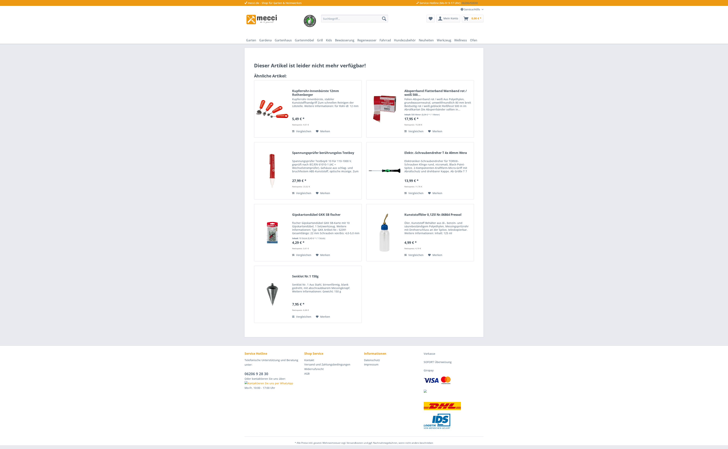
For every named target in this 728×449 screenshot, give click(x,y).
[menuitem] (354, 18)
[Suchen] (384, 18)
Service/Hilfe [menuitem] (472, 9)
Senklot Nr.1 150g (305, 276)
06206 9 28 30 (256, 373)
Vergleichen (303, 131)
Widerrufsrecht (314, 369)
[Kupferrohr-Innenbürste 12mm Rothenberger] (272, 109)
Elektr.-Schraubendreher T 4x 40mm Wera (435, 153)
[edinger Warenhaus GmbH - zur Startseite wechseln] (261, 19)
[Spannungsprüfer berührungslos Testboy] (272, 170)
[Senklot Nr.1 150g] (272, 294)
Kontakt (309, 360)
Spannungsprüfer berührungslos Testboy (323, 153)
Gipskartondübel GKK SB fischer (316, 215)
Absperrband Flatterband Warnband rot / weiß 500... (435, 93)
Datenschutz (372, 360)
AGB (307, 373)
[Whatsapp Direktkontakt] (273, 383)
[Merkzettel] (431, 18)
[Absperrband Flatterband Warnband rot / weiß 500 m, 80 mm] (384, 109)
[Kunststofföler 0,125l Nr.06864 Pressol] (384, 232)
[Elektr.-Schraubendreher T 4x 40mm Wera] (384, 170)
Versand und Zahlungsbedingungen (327, 364)
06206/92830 (470, 3)
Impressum (371, 364)
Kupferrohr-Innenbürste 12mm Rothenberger (315, 93)
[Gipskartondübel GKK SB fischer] (272, 232)
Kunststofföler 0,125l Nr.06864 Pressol (432, 215)
